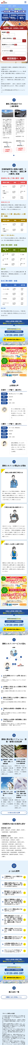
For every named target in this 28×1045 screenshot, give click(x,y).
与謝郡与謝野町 (13, 832)
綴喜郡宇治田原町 (13, 854)
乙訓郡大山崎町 (10, 850)
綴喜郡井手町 (5, 854)
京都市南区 (11, 844)
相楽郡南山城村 (5, 852)
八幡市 (3, 856)
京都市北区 (4, 844)
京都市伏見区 (5, 842)
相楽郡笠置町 (18, 850)
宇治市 (21, 854)
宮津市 (23, 830)
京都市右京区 (5, 848)
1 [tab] (7, 28)
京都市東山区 (12, 842)
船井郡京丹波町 (5, 837)
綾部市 (2, 830)
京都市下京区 (20, 846)
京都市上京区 (20, 842)
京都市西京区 (5, 846)
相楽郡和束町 (21, 852)
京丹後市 (13, 830)
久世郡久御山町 (5, 840)
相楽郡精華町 (14, 852)
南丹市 (3, 850)
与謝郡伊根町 (5, 832)
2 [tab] (9, 28)
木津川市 (21, 837)
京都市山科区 (12, 848)
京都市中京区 (18, 844)
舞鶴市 (18, 830)
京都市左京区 (12, 846)
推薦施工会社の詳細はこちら (14, 997)
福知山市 (8, 830)
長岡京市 (24, 848)
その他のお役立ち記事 (14, 812)
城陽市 (11, 837)
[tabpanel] (7, 132)
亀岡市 (16, 837)
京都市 (17, 840)
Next (20, 24)
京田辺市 (13, 840)
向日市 (19, 848)
